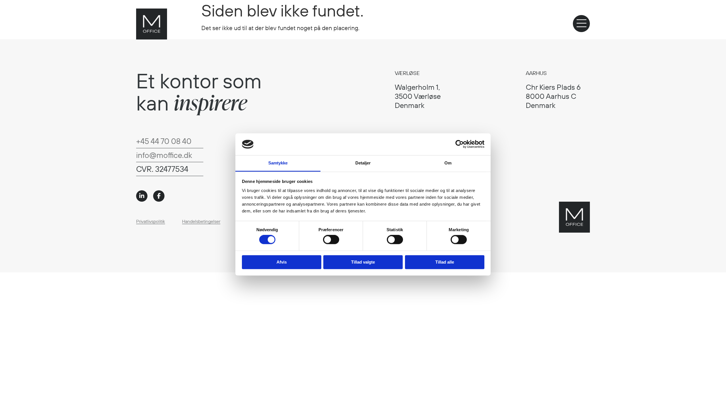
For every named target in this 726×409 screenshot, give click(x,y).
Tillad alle (444, 262)
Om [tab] (447, 162)
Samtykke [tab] (278, 162)
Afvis (282, 262)
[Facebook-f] (158, 196)
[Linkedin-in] (141, 196)
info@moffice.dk (164, 155)
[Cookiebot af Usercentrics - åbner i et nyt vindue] (459, 144)
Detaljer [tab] (363, 162)
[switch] (331, 239)
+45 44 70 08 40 (163, 141)
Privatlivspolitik (150, 221)
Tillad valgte (363, 262)
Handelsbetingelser (201, 221)
